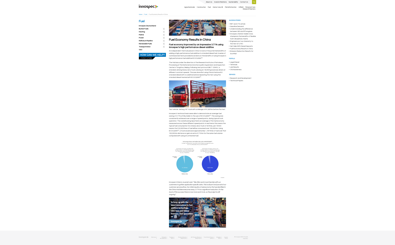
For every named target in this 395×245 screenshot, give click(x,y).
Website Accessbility (163, 238)
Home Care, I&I (218, 7)
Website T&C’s (218, 238)
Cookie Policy (226, 238)
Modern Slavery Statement (182, 238)
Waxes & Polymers (249, 9)
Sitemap (153, 237)
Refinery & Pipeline (146, 41)
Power (141, 38)
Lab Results (234, 67)
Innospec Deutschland (147, 26)
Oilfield (241, 7)
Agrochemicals (189, 7)
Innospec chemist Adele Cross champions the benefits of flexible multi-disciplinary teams (243, 36)
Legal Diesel (234, 62)
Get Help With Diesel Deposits (241, 46)
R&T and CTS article (237, 24)
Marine (141, 35)
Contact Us (244, 2)
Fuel (209, 7)
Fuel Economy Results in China (241, 48)
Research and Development (240, 78)
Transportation (144, 47)
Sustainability (233, 2)
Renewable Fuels (145, 44)
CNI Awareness (236, 69)
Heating (142, 32)
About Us (209, 2)
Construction (201, 7)
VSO (140, 50)
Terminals (233, 64)
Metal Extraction (230, 7)
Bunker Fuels (143, 29)
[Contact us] (152, 56)
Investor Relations (220, 2)
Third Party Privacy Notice (208, 238)
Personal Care (250, 7)
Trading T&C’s (171, 238)
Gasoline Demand (237, 26)
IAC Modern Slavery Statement (196, 238)
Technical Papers (236, 80)
